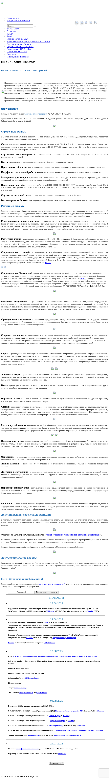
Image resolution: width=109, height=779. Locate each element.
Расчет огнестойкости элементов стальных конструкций (73, 535)
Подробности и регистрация (64, 638)
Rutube (37, 678)
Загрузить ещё (56, 763)
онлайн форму (20, 688)
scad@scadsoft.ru (26, 693)
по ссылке (62, 754)
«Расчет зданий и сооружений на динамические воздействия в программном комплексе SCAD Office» (55, 656)
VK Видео (29, 678)
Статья (11, 643)
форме (41, 693)
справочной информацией (52, 584)
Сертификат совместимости (27, 749)
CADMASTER (49, 643)
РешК (46, 622)
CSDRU (29, 638)
